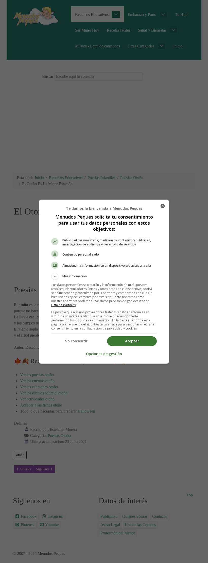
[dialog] (104, 282)
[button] (104, 276)
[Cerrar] (163, 206)
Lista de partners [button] (63, 305)
